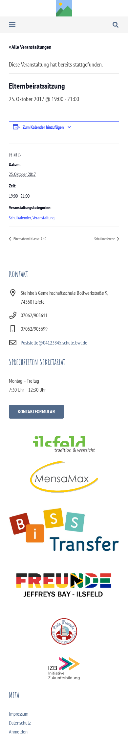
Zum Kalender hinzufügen (43, 127)
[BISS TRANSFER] (64, 530)
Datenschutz (20, 722)
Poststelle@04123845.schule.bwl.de (54, 342)
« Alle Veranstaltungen (30, 46)
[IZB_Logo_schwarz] (64, 668)
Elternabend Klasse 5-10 (29, 238)
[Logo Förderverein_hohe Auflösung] (64, 631)
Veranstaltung (43, 218)
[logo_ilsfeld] (64, 443)
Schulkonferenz (105, 238)
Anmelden (18, 731)
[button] (12, 24)
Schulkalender (20, 218)
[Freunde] (64, 583)
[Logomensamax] (64, 477)
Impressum (18, 713)
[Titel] (64, 8)
